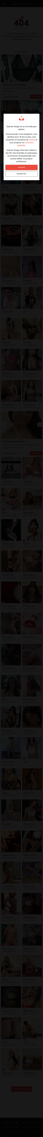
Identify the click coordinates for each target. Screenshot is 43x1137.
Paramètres (21, 174)
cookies (32, 140)
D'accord (21, 167)
